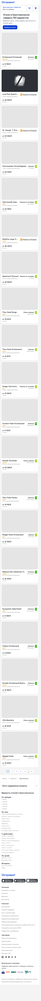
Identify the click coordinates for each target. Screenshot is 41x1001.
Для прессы (5, 899)
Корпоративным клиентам (10, 944)
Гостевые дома (6, 828)
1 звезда (4, 809)
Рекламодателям (7, 950)
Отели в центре (7, 865)
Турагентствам (6, 941)
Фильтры (29, 8)
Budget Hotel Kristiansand (12, 535)
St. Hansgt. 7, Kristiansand (10, 130)
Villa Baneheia (8, 720)
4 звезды (4, 802)
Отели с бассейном (8, 845)
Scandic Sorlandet (9, 461)
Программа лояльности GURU (11, 928)
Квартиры (5, 823)
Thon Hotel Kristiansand (12, 349)
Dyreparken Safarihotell (11, 609)
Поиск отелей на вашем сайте (11, 947)
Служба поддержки (8, 910)
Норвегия (13, 778)
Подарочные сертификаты (10, 931)
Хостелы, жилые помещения (11, 816)
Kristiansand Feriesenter (12, 57)
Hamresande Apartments (10, 202)
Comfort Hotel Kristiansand (13, 423)
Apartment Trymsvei (10, 276)
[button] (13, 8)
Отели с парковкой (8, 836)
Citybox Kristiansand (10, 646)
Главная (4, 778)
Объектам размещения (9, 938)
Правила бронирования (9, 922)
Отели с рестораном (8, 838)
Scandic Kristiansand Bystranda (14, 683)
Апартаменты (6, 821)
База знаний (6, 907)
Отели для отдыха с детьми (10, 850)
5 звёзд (4, 799)
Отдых (4, 868)
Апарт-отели (6, 826)
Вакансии (5, 896)
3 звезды (4, 804)
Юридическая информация (10, 919)
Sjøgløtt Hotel (8, 756)
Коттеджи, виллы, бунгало (10, 830)
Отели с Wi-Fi (6, 843)
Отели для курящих (8, 852)
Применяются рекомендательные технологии (16, 982)
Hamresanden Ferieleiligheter (14, 166)
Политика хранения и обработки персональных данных (20, 979)
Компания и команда (8, 890)
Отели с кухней (7, 848)
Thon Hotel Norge (9, 312)
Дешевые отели (7, 860)
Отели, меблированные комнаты (12, 814)
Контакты (5, 893)
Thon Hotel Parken (9, 498)
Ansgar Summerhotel (10, 386)
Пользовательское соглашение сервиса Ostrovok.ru (18, 925)
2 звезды (4, 806)
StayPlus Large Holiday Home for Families (10, 239)
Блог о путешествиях (8, 913)
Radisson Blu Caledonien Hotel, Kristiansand (14, 572)
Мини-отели (5, 819)
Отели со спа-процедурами (10, 840)
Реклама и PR (6, 953)
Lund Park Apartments (10, 94)
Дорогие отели (6, 858)
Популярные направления (10, 916)
